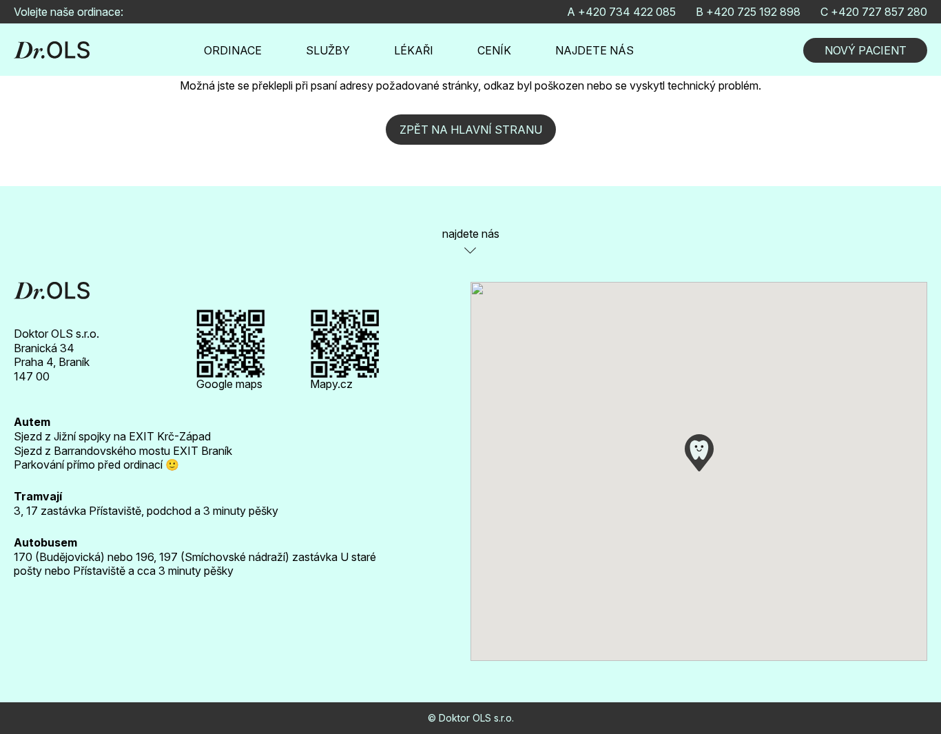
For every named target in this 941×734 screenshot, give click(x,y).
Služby (328, 50)
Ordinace (233, 50)
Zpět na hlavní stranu (471, 129)
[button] (699, 452)
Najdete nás (594, 50)
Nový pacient (866, 50)
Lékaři (413, 50)
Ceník (494, 50)
